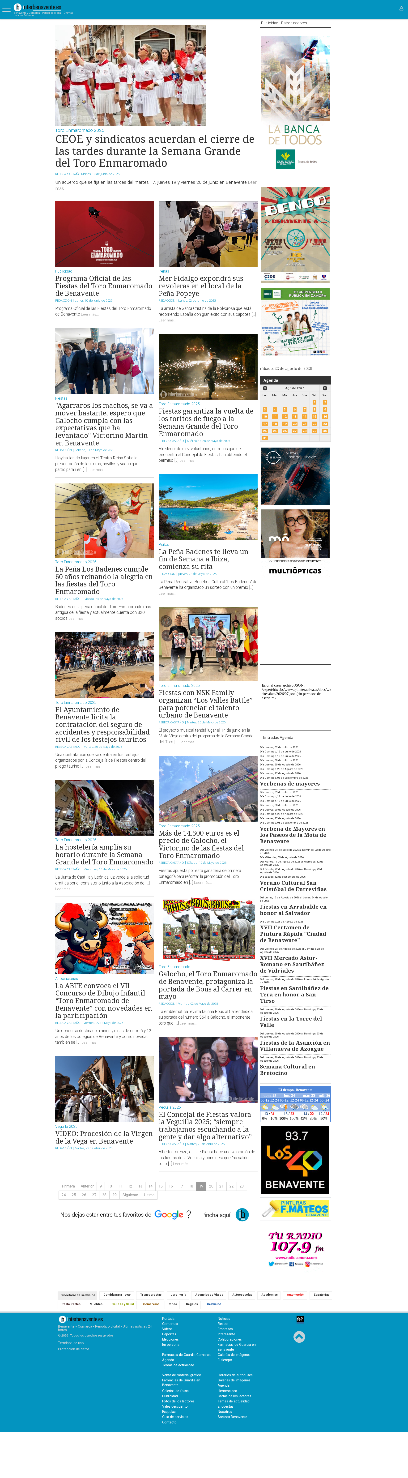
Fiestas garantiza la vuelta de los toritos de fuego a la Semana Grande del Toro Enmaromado (206, 422)
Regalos (192, 1304)
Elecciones (170, 1339)
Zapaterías (321, 1294)
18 (191, 1186)
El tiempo (225, 1360)
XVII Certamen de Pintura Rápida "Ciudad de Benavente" (293, 934)
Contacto (169, 1422)
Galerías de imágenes (234, 1355)
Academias (269, 1294)
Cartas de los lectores (234, 1396)
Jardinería (178, 1294)
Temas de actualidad (178, 1365)
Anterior (87, 1186)
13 (140, 1186)
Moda (173, 1304)
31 (265, 438)
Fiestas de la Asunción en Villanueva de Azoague (295, 1046)
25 (74, 1195)
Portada (168, 1319)
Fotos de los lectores (178, 1401)
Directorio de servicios (78, 1295)
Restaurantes (71, 1304)
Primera (68, 1186)
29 (114, 1195)
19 (285, 424)
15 (160, 1186)
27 (94, 1195)
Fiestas (223, 1324)
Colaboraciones (230, 1339)
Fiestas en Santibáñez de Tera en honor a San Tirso (294, 994)
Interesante (226, 1334)
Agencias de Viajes (209, 1294)
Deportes (169, 1334)
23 (242, 1186)
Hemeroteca (227, 1391)
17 (181, 1186)
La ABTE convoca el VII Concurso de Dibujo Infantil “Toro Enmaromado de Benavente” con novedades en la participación (103, 1000)
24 (64, 1195)
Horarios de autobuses (235, 1375)
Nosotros (225, 1412)
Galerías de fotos (175, 1391)
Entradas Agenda (278, 737)
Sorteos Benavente (232, 1417)
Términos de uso (71, 1343)
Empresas (225, 1329)
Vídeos (167, 1329)
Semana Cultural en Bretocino (287, 1069)
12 (130, 1186)
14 (150, 1186)
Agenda (271, 380)
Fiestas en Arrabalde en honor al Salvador (293, 910)
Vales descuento (175, 1407)
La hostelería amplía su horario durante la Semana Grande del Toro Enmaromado (104, 854)
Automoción (295, 1294)
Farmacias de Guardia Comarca (186, 1355)
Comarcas (170, 1324)
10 (110, 1186)
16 (171, 1186)
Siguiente (130, 1195)
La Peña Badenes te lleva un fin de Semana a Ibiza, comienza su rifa (203, 559)
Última (149, 1195)
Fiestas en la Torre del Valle (291, 1022)
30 (325, 431)
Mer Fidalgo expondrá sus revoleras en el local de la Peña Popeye (201, 285)
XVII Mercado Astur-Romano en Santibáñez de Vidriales (292, 964)
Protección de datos (73, 1349)
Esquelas (169, 1412)
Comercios (151, 1304)
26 (84, 1195)
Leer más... (90, 314)
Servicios (214, 1304)
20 (211, 1186)
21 (221, 1186)
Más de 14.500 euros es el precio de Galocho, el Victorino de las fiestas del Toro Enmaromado (201, 844)
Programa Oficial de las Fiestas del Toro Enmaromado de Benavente (103, 285)
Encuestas (226, 1407)
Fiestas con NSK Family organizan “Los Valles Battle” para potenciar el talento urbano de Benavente (206, 703)
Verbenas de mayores (290, 783)
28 (104, 1195)
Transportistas (151, 1294)
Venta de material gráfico (181, 1375)
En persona (170, 1345)
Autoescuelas (242, 1294)
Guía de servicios (175, 1417)
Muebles (96, 1304)
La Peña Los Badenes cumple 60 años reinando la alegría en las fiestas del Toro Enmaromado (104, 580)
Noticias (224, 1319)
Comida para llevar (117, 1294)
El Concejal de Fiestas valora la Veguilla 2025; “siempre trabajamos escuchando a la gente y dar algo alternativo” (205, 1125)
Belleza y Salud (123, 1304)
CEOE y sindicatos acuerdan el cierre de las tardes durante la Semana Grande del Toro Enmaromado (155, 151)
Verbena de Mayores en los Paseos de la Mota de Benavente (293, 835)
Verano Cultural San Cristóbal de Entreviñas (293, 886)
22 (232, 1186)
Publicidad (170, 1396)
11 (120, 1186)
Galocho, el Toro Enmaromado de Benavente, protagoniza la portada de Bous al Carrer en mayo (208, 985)
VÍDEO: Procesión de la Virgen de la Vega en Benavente (104, 1137)
